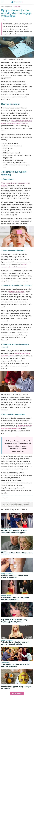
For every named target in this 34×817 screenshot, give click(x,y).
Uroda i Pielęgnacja (6, 573)
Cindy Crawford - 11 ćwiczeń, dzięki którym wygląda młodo (15, 598)
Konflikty (4, 551)
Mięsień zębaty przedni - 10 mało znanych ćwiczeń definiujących (14, 532)
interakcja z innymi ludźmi (16, 291)
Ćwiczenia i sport (6, 528)
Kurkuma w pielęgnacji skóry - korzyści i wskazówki (16, 688)
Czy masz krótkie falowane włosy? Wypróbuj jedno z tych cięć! (14, 621)
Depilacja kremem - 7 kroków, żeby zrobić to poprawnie (14, 576)
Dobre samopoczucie (6, 6)
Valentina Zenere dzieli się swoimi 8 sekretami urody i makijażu (15, 643)
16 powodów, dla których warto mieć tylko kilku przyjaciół (15, 665)
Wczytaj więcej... (17, 693)
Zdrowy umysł (16, 6)
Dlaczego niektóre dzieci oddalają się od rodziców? (16, 554)
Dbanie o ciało (5, 685)
